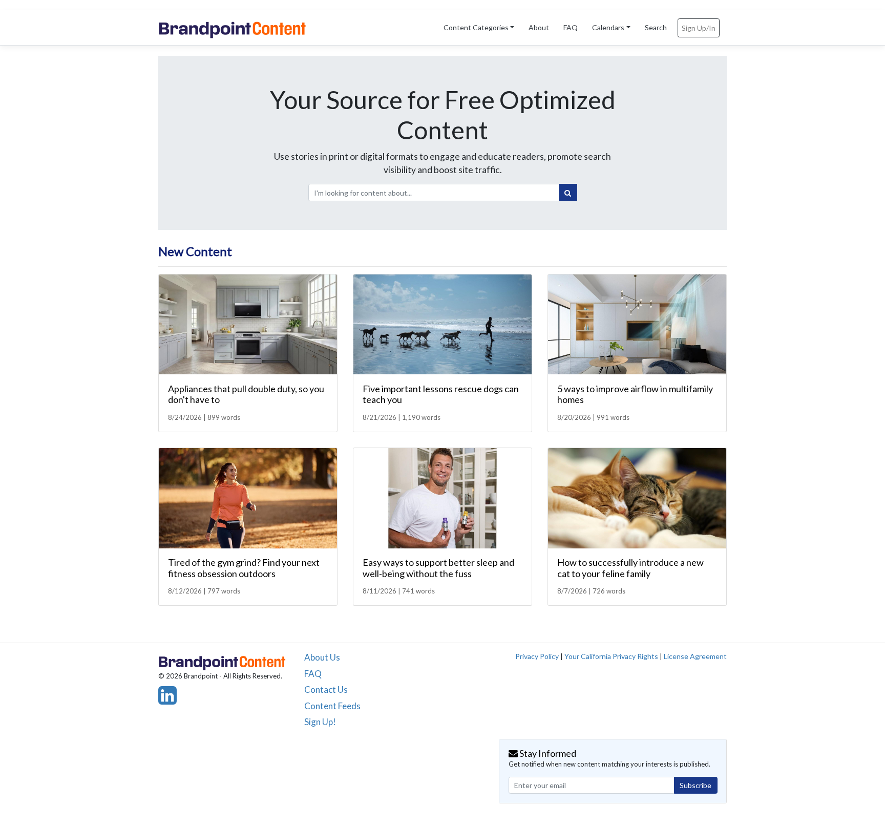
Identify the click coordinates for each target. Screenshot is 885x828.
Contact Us (326, 689)
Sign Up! (320, 721)
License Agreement (695, 656)
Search (656, 27)
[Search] (568, 192)
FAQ (570, 27)
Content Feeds (332, 705)
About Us (322, 657)
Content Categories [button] (476, 27)
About (539, 27)
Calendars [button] (608, 27)
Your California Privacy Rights (611, 656)
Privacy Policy (537, 656)
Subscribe (695, 785)
